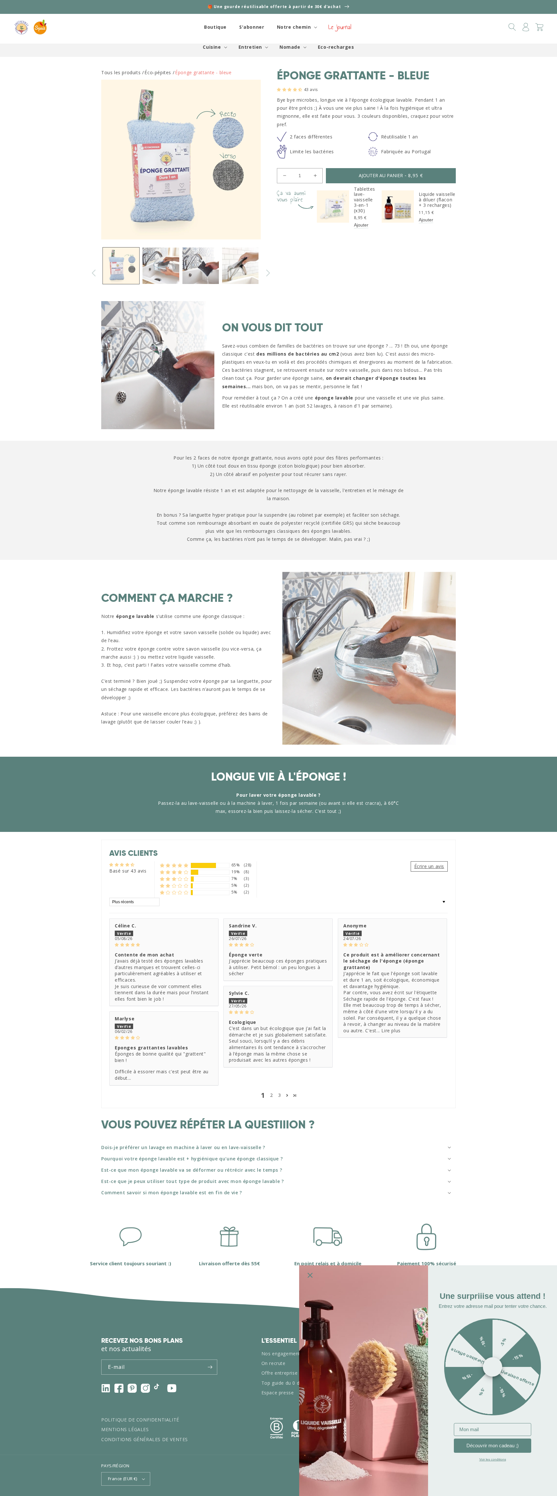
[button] (296, 27)
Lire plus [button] (390, 1030)
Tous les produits (121, 72)
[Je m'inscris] (210, 1367)
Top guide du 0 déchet (286, 1383)
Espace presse (277, 1393)
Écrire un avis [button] (429, 866)
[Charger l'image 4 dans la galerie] (240, 266)
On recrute (273, 1363)
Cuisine (212, 47)
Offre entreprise (279, 1373)
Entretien (250, 47)
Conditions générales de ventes (144, 1439)
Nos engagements (282, 1353)
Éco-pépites (157, 72)
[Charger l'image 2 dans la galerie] (160, 266)
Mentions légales (125, 1429)
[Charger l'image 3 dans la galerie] (200, 266)
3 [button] (279, 1095)
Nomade (289, 47)
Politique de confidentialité (140, 1420)
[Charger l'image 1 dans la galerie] (121, 266)
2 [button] (271, 1095)
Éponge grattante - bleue (203, 72)
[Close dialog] (310, 1275)
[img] (164, 944)
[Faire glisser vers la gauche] (94, 273)
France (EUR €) (122, 1478)
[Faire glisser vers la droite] (268, 273)
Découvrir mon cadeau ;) (492, 1445)
